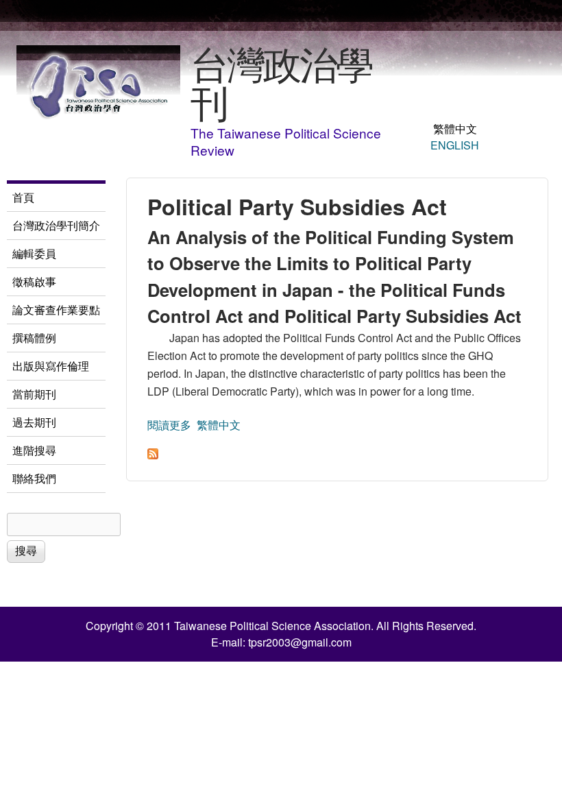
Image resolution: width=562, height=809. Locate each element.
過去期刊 (34, 422)
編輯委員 (34, 253)
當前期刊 (34, 394)
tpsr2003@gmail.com (300, 642)
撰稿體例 (34, 338)
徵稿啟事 (34, 281)
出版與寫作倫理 (50, 366)
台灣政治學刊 (281, 81)
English (454, 145)
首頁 (23, 197)
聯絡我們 (34, 478)
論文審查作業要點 (56, 309)
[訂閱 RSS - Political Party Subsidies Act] (152, 455)
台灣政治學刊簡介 (56, 225)
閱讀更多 (169, 425)
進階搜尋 (34, 450)
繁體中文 (455, 128)
